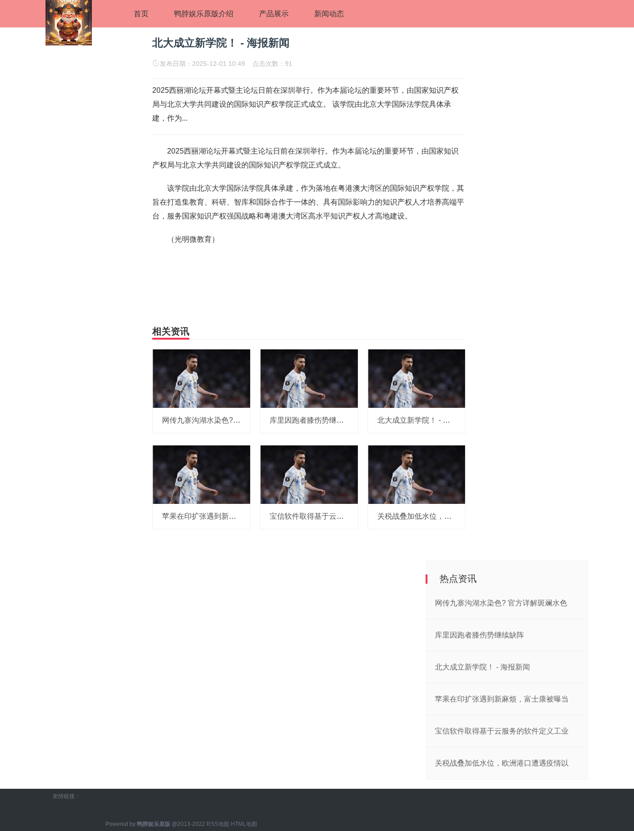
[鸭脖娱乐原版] (68, 22)
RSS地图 (218, 824)
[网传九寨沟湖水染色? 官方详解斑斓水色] (201, 378)
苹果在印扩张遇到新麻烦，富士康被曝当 (229, 516)
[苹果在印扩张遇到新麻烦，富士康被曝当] (201, 474)
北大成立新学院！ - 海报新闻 (424, 420)
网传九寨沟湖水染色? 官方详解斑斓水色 (228, 420)
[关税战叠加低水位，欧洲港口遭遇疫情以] (417, 474)
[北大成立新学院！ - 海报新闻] (417, 378)
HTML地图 (244, 824)
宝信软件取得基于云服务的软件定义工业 (336, 516)
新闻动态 (329, 14)
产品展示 (274, 14)
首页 (141, 14)
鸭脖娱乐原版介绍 (203, 14)
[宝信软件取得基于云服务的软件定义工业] (309, 474)
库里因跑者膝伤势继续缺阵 (314, 420)
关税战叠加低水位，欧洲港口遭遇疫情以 (444, 516)
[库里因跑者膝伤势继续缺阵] (309, 378)
